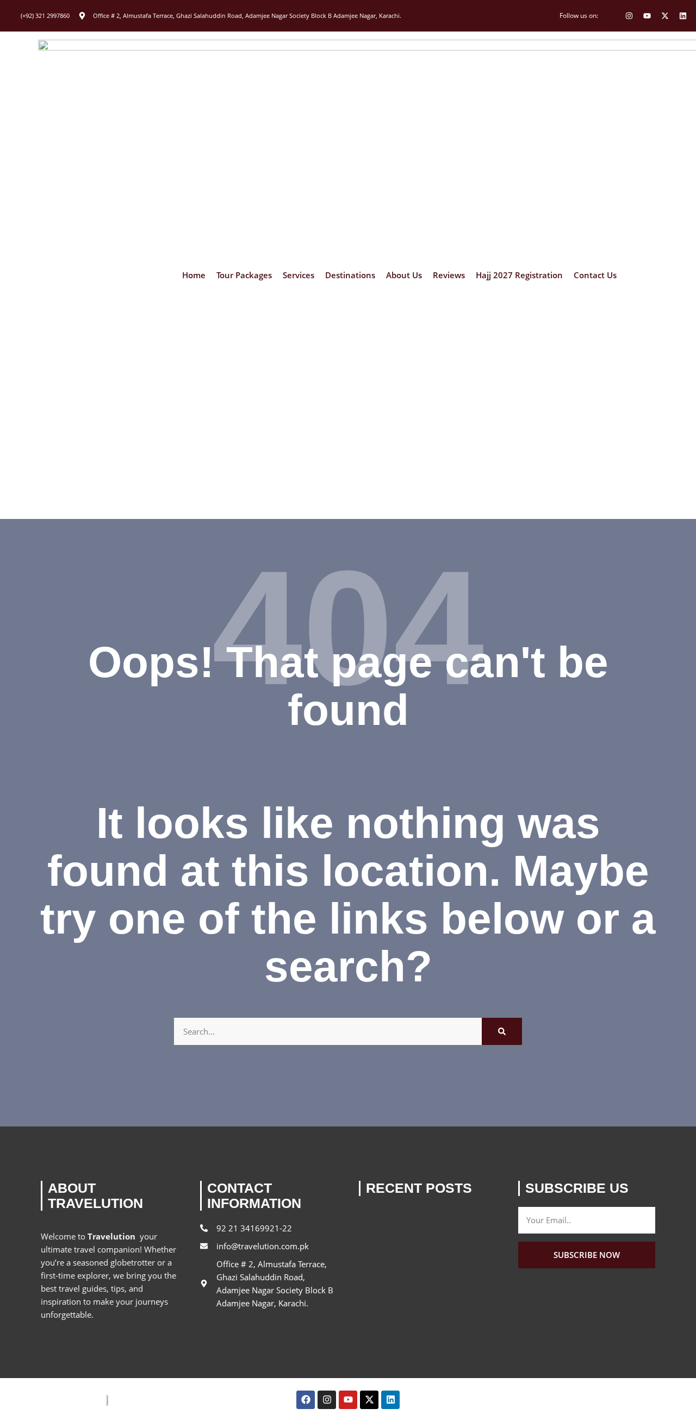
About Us (404, 275)
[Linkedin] (683, 15)
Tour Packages (244, 275)
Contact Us (595, 275)
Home (194, 275)
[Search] (502, 1031)
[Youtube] (647, 15)
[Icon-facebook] (611, 15)
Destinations (350, 275)
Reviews (449, 275)
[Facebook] (305, 1400)
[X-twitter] (665, 15)
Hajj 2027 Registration (519, 275)
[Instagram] (629, 15)
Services (298, 275)
